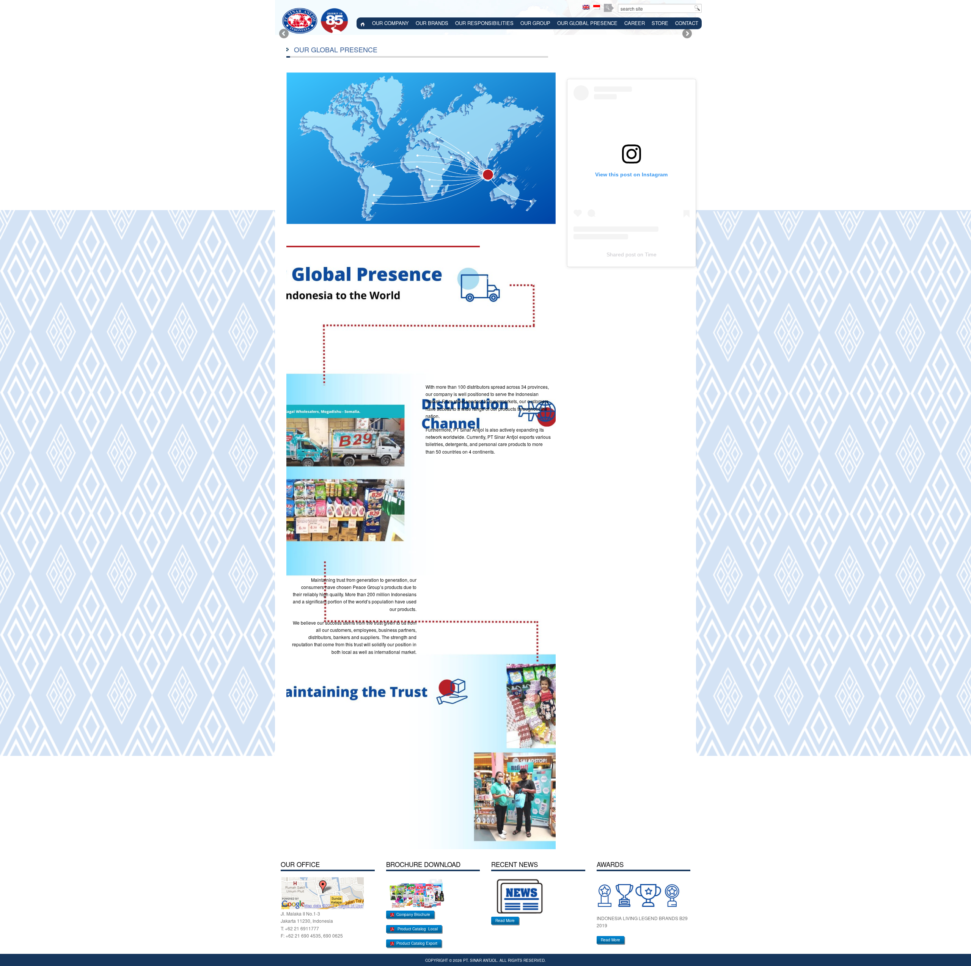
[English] (586, 7)
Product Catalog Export (415, 943)
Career (634, 23)
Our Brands (432, 23)
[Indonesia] (596, 7)
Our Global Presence (587, 23)
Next (686, 34)
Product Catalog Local (416, 928)
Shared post (621, 254)
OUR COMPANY (390, 23)
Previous (284, 34)
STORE (660, 23)
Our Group (535, 23)
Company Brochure (412, 914)
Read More (505, 920)
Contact (686, 23)
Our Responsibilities (484, 23)
